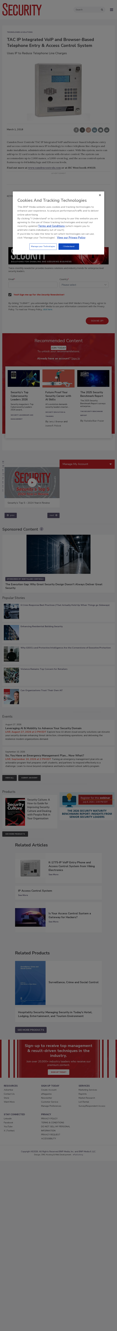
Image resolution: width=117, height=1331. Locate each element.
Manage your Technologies (43, 246)
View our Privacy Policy (71, 237)
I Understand (68, 246)
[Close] (100, 195)
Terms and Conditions (51, 226)
